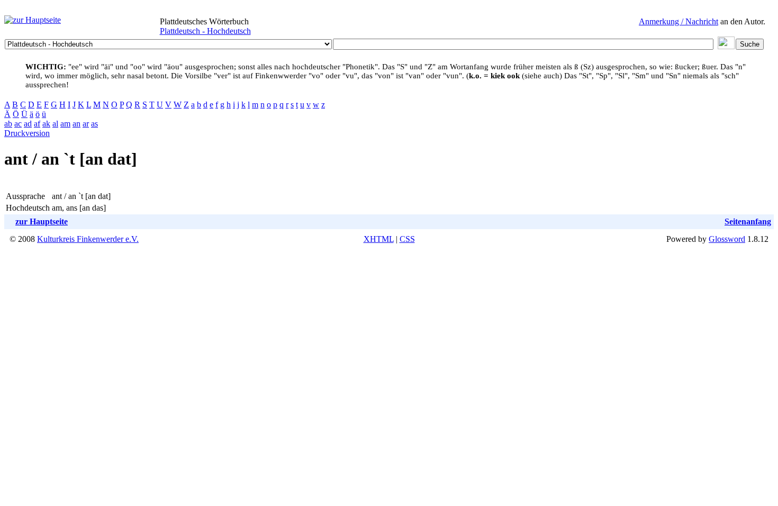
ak (46, 123)
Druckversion (27, 133)
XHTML (379, 238)
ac (18, 123)
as (94, 123)
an (76, 123)
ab (8, 123)
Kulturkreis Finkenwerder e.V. (88, 238)
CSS (407, 238)
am (65, 123)
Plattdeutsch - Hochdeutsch (205, 30)
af (37, 123)
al (55, 123)
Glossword (727, 238)
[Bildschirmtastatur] (726, 46)
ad (28, 123)
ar (86, 123)
